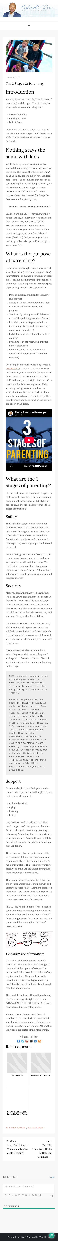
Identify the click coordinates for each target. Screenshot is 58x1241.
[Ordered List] (19, 1195)
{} (36, 1195)
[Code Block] (29, 1195)
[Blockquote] (26, 1195)
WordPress (45, 1237)
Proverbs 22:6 (13, 368)
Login (52, 1177)
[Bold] (5, 1195)
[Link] (32, 1195)
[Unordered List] (22, 1195)
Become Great (36, 1128)
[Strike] (15, 1195)
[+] (39, 1195)
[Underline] (12, 1195)
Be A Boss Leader (15, 1128)
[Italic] (9, 1195)
